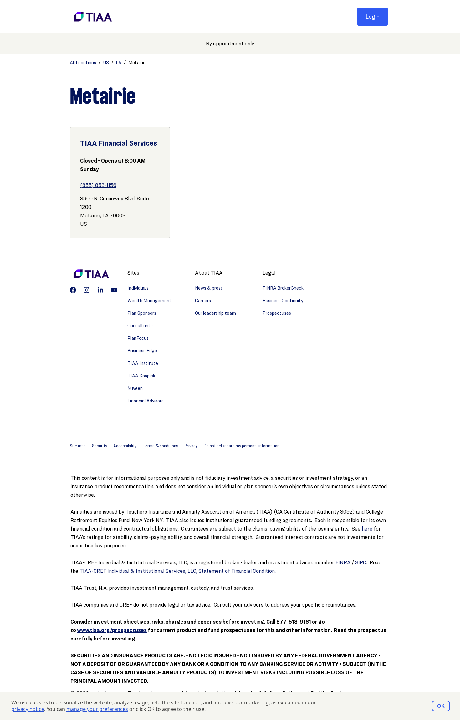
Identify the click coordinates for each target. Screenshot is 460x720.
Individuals (138, 288)
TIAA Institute (142, 363)
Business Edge (142, 351)
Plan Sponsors (141, 313)
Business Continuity (283, 300)
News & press (209, 288)
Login (372, 16)
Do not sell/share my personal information (241, 445)
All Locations (83, 62)
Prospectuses (277, 313)
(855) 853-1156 (98, 185)
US (106, 62)
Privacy (191, 445)
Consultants (140, 326)
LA (118, 62)
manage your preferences (97, 709)
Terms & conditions (160, 445)
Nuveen (135, 388)
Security (99, 445)
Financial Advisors (145, 401)
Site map (78, 445)
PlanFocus (138, 338)
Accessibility (124, 445)
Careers (203, 300)
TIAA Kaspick (141, 376)
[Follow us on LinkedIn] (100, 290)
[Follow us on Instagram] (87, 290)
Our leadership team (215, 313)
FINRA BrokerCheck (283, 288)
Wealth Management (149, 300)
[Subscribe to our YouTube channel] (114, 290)
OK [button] (441, 705)
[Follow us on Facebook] (73, 290)
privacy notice (27, 709)
